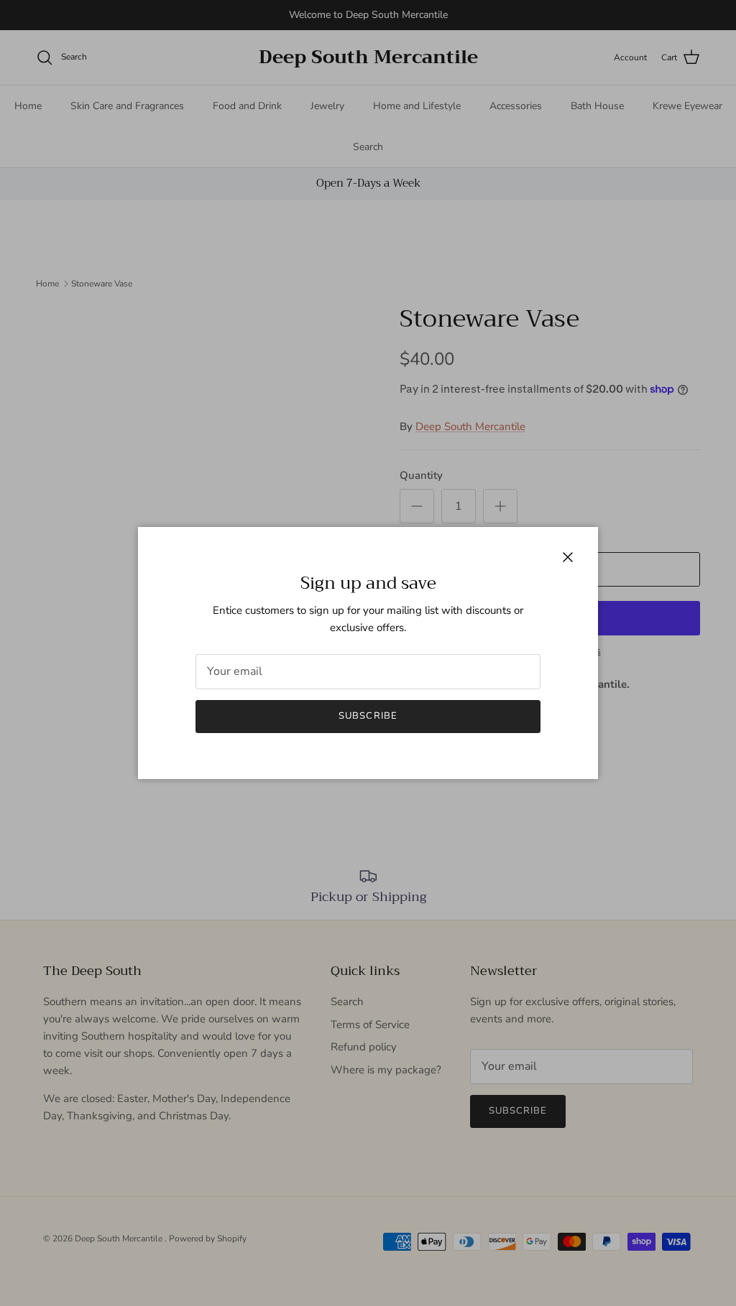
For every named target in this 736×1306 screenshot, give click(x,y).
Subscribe (368, 715)
